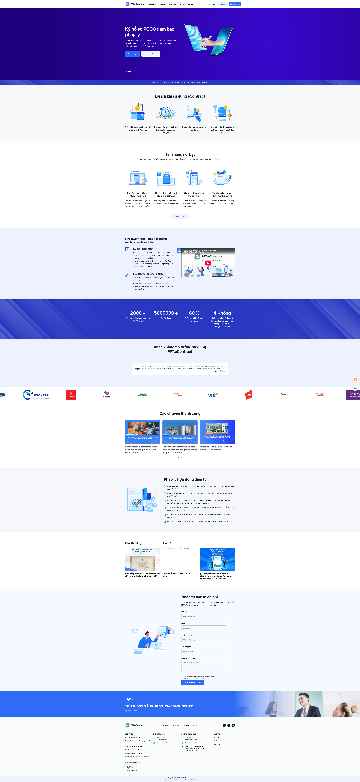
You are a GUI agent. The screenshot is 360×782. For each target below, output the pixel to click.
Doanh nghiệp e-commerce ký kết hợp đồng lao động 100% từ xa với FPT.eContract (141, 450)
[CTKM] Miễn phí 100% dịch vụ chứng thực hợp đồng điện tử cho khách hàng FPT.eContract (216, 576)
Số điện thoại (186, 635)
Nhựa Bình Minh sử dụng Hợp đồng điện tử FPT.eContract (216, 448)
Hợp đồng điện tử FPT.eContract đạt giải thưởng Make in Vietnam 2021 (142, 574)
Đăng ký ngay (132, 52)
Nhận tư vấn (150, 52)
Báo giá (216, 737)
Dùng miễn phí (235, 4)
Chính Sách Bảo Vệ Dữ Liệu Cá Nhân (185, 779)
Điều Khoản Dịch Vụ (170, 779)
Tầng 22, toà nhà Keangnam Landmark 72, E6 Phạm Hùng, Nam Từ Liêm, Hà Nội (194, 748)
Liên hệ (222, 4)
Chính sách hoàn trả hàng (133, 753)
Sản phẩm (152, 4)
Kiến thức (172, 4)
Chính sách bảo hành (132, 750)
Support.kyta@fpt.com (192, 743)
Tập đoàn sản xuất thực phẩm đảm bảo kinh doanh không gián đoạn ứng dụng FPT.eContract (179, 450)
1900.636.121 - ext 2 (192, 739)
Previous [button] (123, 438)
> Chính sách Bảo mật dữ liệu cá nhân (192, 679)
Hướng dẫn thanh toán (132, 737)
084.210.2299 (162, 739)
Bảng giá (162, 4)
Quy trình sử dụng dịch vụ (133, 746)
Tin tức (190, 4)
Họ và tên (185, 611)
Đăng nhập (211, 4)
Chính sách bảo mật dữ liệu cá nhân (137, 757)
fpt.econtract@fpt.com (164, 743)
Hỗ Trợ (182, 4)
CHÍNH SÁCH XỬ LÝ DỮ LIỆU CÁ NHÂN (177, 574)
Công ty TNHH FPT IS (131, 770)
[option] (180, 41)
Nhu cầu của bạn (188, 658)
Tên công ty (186, 647)
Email (183, 623)
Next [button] (237, 438)
